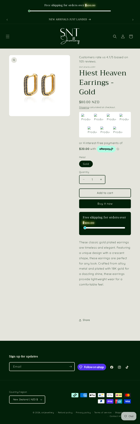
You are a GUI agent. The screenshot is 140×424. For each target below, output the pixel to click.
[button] (8, 36)
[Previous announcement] (7, 20)
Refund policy (65, 412)
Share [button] (86, 320)
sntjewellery (47, 412)
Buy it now (105, 203)
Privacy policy (83, 412)
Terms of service (103, 412)
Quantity (84, 171)
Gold (86, 164)
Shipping (84, 107)
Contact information (120, 416)
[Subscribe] (70, 366)
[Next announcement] (133, 20)
